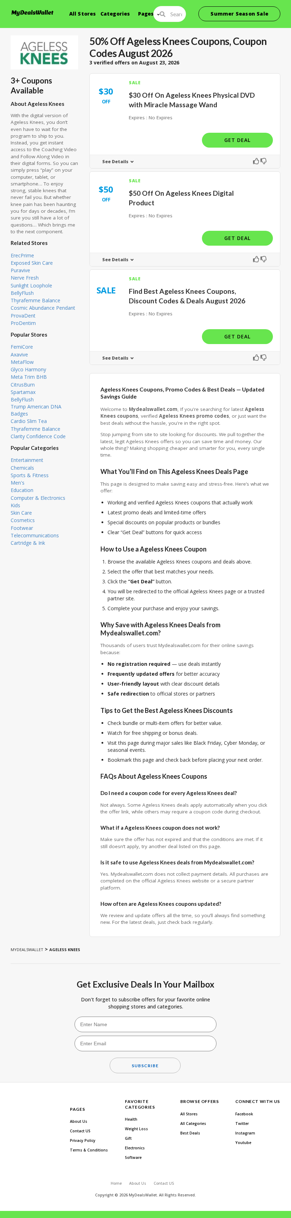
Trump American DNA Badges (36, 410)
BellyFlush (22, 293)
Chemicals (22, 467)
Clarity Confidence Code (38, 436)
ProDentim (23, 323)
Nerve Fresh (25, 277)
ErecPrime (22, 255)
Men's (17, 482)
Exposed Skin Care (32, 262)
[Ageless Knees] (44, 52)
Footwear (22, 528)
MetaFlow (22, 362)
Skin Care (21, 512)
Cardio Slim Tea (29, 421)
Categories (115, 13)
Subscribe (145, 1065)
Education (22, 490)
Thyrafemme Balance (35, 300)
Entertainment (27, 460)
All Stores (82, 13)
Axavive (19, 354)
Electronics (135, 1147)
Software (133, 1157)
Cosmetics (23, 520)
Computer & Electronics (38, 497)
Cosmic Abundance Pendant (43, 307)
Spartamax (23, 392)
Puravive (20, 270)
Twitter (242, 1123)
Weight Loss (136, 1128)
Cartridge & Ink (28, 542)
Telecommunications (35, 535)
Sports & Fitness (30, 475)
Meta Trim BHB (29, 376)
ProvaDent (23, 315)
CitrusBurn (23, 384)
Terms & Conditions (89, 1150)
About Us (78, 1121)
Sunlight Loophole (31, 285)
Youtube (243, 1142)
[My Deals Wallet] (33, 13)
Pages (146, 13)
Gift (128, 1138)
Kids (15, 505)
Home (116, 1183)
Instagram (245, 1133)
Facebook (244, 1113)
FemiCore (22, 346)
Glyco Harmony (28, 369)
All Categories (193, 1123)
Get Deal (237, 140)
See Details (115, 162)
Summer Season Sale (239, 13)
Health (131, 1119)
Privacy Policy (82, 1140)
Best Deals (190, 1133)
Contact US (80, 1130)
